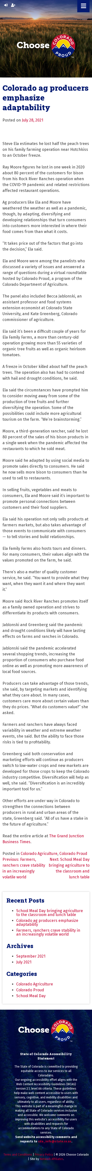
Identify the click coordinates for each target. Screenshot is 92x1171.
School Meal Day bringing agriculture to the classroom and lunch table (49, 912)
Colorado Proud (73, 853)
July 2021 (23, 962)
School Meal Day (31, 996)
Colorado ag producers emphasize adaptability (47, 922)
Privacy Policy (44, 1154)
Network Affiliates (51, 1159)
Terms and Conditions (17, 1154)
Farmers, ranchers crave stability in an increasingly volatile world (48, 932)
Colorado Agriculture (39, 853)
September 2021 (30, 956)
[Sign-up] (13, 5)
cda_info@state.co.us (54, 1141)
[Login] (6, 5)
